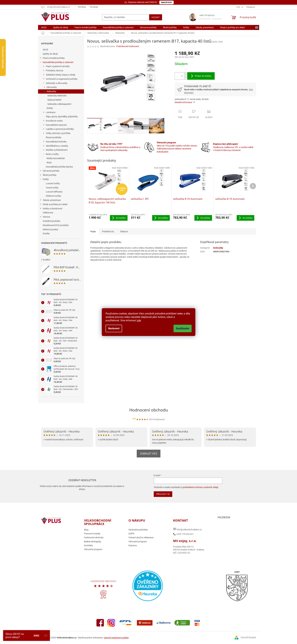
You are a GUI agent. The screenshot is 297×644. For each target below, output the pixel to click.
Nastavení (113, 328)
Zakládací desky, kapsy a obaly (60, 74)
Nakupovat (166, 2)
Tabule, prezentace (52, 200)
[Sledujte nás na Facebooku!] (100, 622)
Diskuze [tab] (124, 231)
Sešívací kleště (54, 100)
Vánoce (46, 217)
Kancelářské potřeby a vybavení (58, 62)
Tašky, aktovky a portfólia (58, 133)
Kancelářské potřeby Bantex (59, 166)
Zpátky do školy (50, 54)
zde (139, 320)
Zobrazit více (148, 453)
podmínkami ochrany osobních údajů (200, 487)
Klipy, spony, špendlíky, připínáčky (62, 116)
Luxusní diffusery (54, 191)
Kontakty (88, 545)
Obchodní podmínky (138, 529)
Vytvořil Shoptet (248, 637)
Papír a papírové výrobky (58, 66)
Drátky (50, 108)
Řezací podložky (53, 137)
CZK (238, 7)
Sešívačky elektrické (56, 95)
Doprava (132, 545)
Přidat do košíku (203, 75)
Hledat (156, 17)
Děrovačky (52, 87)
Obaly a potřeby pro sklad (55, 204)
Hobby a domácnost (52, 208)
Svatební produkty (51, 221)
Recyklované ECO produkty (56, 225)
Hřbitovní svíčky (53, 196)
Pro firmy (82, 7)
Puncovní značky (92, 533)
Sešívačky (51, 91)
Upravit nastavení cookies (116, 637)
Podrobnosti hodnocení (127, 46)
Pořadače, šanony (54, 70)
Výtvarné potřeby (51, 171)
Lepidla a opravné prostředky (60, 129)
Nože (49, 162)
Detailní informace (183, 102)
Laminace (50, 112)
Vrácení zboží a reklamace (141, 537)
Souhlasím (182, 328)
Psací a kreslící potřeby (54, 58)
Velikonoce (48, 212)
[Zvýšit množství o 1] (185, 74)
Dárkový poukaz (50, 229)
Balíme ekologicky (92, 541)
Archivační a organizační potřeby (61, 79)
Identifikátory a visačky (57, 146)
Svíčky (46, 179)
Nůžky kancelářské (56, 158)
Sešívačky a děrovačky (57, 83)
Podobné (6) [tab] (108, 231)
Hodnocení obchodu (148, 410)
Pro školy (94, 7)
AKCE (45, 49)
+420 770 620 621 (207, 15)
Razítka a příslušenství (57, 150)
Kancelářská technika (56, 141)
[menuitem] (44, 27)
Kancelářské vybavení (56, 125)
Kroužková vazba (54, 120)
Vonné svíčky (52, 187)
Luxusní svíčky (53, 183)
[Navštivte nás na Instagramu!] (111, 622)
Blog (86, 529)
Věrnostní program (93, 549)
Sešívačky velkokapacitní (59, 104)
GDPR (131, 533)
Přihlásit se (163, 494)
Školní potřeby (49, 175)
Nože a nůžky (52, 154)
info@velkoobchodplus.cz (187, 529)
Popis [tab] (93, 231)
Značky (46, 233)
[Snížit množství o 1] (185, 78)
